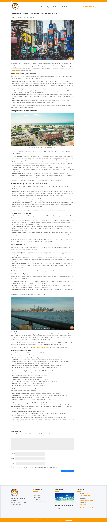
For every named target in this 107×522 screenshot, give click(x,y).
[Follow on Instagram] (86, 507)
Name (13, 454)
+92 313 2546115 (85, 496)
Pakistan (83, 504)
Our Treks (65, 7)
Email (12, 458)
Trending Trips (45, 7)
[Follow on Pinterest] (89, 507)
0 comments (33, 17)
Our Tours (56, 7)
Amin (13, 17)
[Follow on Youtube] (92, 507)
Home (38, 7)
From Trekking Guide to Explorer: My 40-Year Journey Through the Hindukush (64, 507)
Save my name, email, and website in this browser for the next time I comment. (35, 467)
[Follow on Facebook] (81, 507)
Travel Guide (26, 17)
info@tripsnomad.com (87, 500)
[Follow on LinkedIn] (83, 507)
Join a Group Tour (90, 6)
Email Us (83, 498)
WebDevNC (69, 520)
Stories (80, 7)
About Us (73, 7)
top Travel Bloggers (38, 347)
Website (13, 463)
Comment (14, 437)
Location (83, 502)
